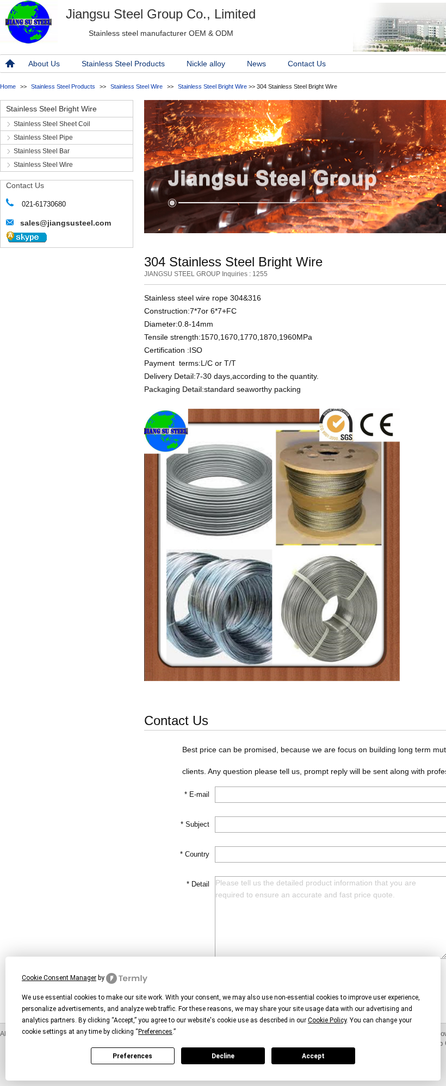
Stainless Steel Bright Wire (212, 86)
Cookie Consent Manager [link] (59, 978)
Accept (313, 1056)
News (256, 63)
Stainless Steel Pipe (43, 137)
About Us (44, 63)
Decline (223, 1056)
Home (8, 86)
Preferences (132, 1056)
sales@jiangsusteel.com (65, 223)
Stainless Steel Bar (42, 151)
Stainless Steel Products (123, 63)
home (9, 63)
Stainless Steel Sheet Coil (52, 124)
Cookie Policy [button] (327, 1020)
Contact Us (307, 63)
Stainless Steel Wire (136, 86)
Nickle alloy (206, 63)
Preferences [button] (155, 1031)
